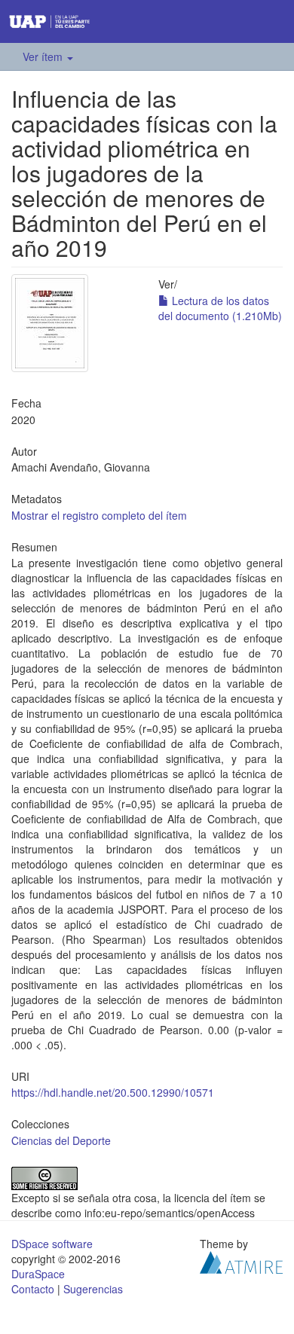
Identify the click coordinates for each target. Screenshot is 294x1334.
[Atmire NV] (241, 1260)
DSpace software (52, 1243)
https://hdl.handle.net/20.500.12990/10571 (112, 1092)
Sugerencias (93, 1288)
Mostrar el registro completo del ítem (99, 515)
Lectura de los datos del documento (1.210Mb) (220, 308)
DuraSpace (38, 1273)
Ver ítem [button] (44, 56)
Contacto (32, 1288)
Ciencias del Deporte (61, 1140)
